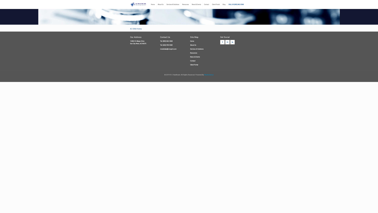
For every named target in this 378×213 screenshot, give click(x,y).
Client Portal (194, 65)
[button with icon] (222, 42)
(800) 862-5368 (168, 41)
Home (192, 41)
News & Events (195, 57)
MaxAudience (209, 75)
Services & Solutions (197, 49)
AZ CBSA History (136, 29)
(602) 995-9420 (168, 45)
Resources (193, 53)
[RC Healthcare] (138, 4)
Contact (192, 61)
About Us (193, 45)
